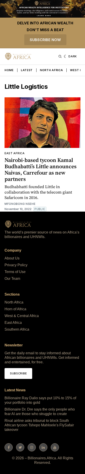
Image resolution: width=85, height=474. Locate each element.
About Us (12, 258)
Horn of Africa (15, 309)
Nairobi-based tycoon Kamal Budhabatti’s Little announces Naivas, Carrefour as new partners (41, 169)
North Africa (51, 70)
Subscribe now (45, 39)
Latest (27, 70)
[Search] (60, 56)
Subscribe (18, 373)
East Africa (15, 153)
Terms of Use (15, 272)
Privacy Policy (16, 265)
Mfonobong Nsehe (20, 203)
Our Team (12, 278)
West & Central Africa (22, 316)
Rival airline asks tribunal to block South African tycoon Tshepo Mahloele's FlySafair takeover (39, 425)
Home (9, 70)
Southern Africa (17, 329)
